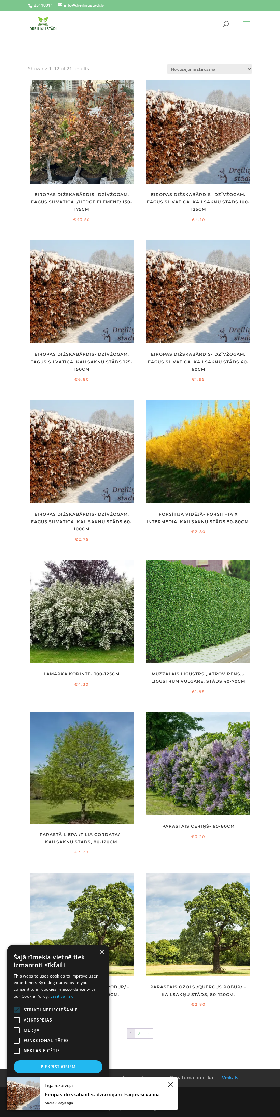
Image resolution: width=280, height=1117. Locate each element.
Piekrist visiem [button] (58, 1067)
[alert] (58, 1027)
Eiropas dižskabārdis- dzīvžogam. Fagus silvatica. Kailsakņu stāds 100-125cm (105, 1094)
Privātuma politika (191, 1077)
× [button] (101, 952)
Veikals (230, 1077)
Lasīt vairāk (61, 996)
